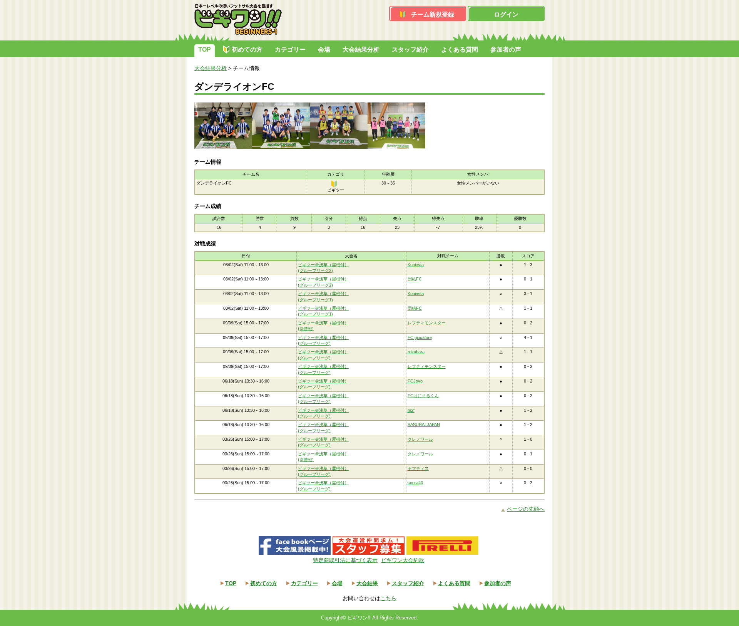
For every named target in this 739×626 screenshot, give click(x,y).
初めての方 (247, 49)
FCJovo (415, 381)
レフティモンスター (427, 323)
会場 (324, 49)
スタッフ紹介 (410, 49)
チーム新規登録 (432, 14)
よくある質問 (459, 49)
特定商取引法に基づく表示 (345, 560)
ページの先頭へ (526, 509)
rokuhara (416, 351)
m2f (411, 410)
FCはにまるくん (423, 395)
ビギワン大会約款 (402, 560)
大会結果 (367, 583)
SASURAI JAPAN (424, 424)
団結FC (415, 279)
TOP (204, 49)
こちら (388, 598)
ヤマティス (418, 468)
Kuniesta (416, 264)
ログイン (506, 14)
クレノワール (420, 439)
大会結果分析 (361, 49)
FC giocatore (420, 337)
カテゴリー (290, 49)
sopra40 (415, 482)
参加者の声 (505, 49)
